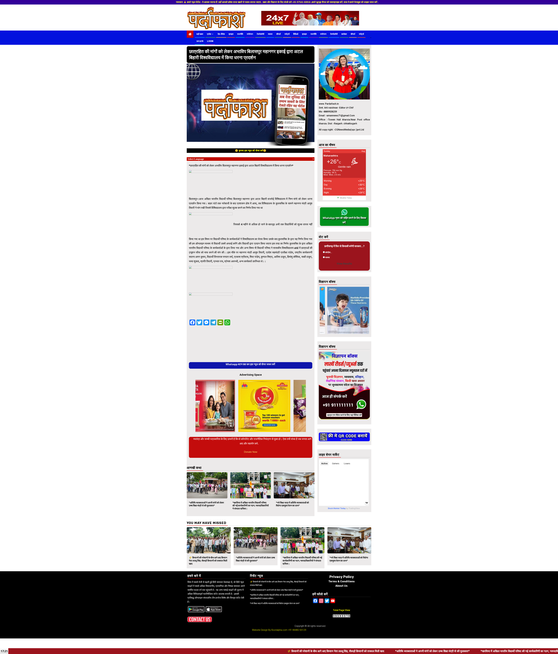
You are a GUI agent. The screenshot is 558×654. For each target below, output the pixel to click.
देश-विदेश (221, 34)
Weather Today (346, 198)
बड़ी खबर (199, 34)
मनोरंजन (250, 34)
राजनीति (240, 34)
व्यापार (270, 34)
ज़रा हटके (199, 41)
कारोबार (344, 34)
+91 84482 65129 (297, 630)
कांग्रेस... (328, 252)
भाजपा (327, 257)
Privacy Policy (341, 577)
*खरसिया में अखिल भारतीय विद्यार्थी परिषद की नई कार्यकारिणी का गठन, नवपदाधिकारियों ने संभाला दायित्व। (251, 505)
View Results (344, 263)
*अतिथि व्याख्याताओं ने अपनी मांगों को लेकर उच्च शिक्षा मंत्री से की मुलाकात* (206, 504)
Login (210, 41)
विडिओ (295, 34)
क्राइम (231, 34)
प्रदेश (209, 34)
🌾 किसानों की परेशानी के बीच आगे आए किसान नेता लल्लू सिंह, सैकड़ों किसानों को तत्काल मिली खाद (208, 560)
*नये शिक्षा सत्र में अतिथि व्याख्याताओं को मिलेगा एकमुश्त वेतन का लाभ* (292, 504)
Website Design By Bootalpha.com (269, 630)
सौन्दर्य (278, 34)
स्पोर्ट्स (287, 34)
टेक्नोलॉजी (260, 34)
